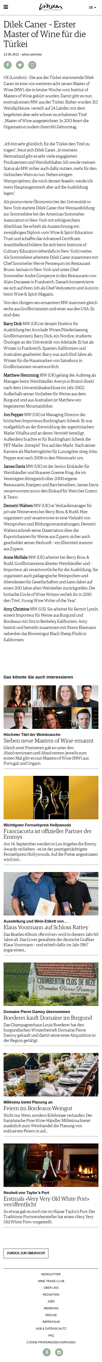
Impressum (51, 1321)
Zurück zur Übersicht (26, 1253)
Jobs (51, 1301)
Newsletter (51, 1274)
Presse (51, 1315)
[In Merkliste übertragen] (32, 65)
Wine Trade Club (51, 1281)
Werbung (51, 1308)
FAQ (51, 1335)
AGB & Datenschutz (51, 1328)
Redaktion (51, 1294)
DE (91, 7)
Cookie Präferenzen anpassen (51, 1342)
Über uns (51, 1287)
